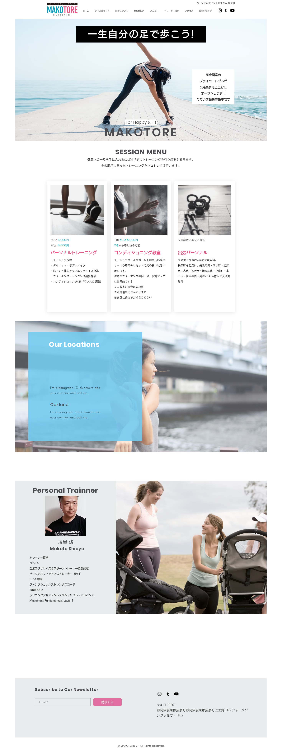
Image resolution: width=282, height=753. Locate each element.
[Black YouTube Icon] (232, 10)
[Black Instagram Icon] (219, 10)
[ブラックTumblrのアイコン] (226, 10)
